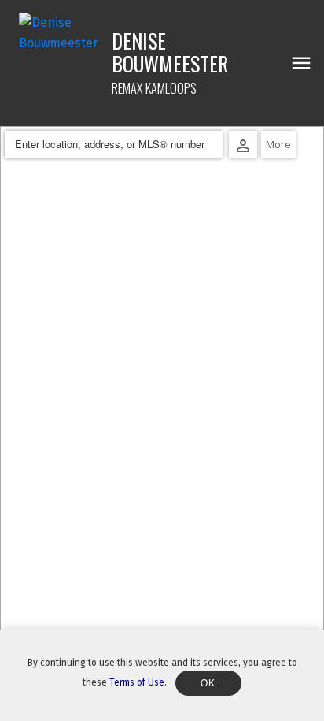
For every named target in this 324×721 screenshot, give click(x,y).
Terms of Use (136, 682)
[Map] (162, 423)
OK (208, 683)
